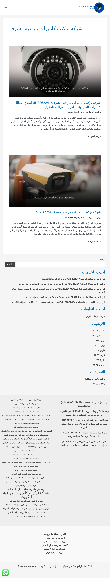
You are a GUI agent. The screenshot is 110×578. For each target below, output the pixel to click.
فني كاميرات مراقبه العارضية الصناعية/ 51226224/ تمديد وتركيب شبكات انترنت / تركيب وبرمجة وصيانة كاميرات (84, 424)
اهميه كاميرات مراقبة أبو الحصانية (11, 431)
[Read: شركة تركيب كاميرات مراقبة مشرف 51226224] (55, 181)
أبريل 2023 (100, 345)
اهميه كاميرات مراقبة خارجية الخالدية (37, 435)
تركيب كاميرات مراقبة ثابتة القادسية (35, 447)
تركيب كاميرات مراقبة (91, 112)
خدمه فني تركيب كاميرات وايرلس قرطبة (26, 470)
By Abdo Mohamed (28, 566)
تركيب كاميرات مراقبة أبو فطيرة (13, 439)
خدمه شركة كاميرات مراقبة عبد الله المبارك (26, 466)
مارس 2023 (99, 350)
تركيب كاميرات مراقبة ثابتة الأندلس (14, 443)
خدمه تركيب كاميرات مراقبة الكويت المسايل (26, 454)
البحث (102, 259)
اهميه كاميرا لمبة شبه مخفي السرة (14, 435)
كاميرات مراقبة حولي (55, 552)
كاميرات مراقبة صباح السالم (55, 545)
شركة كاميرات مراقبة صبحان (38, 505)
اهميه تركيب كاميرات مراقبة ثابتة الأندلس (26, 411)
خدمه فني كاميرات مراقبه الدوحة (26, 474)
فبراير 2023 (99, 355)
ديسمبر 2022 (99, 365)
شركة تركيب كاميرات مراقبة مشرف (26, 501)
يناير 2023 (100, 360)
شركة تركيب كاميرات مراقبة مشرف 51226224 (68, 212)
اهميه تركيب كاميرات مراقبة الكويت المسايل (26, 408)
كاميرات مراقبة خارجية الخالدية (35, 516)
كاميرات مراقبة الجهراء (55, 538)
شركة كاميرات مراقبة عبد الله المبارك (17, 505)
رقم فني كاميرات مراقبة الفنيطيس (26, 486)
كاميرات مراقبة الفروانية (55, 534)
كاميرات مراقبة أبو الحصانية (36, 513)
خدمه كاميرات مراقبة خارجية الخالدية (15, 478)
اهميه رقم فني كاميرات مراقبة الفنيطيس (37, 419)
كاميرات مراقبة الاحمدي (55, 548)
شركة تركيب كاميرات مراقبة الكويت (26, 494)
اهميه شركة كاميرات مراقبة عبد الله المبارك (26, 423)
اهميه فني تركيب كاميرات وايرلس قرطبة (26, 427)
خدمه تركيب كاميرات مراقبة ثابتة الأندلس (26, 458)
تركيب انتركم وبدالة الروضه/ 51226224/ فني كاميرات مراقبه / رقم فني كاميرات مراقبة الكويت (62, 283)
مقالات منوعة (99, 383)
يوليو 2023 (100, 340)
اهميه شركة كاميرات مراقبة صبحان (13, 419)
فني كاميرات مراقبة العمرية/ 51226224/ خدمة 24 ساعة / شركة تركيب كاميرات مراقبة (65, 297)
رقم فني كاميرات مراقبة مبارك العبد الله (26, 489)
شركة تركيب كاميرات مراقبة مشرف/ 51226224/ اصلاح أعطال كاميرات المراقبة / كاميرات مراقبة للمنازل (58, 105)
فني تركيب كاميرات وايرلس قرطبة (38, 509)
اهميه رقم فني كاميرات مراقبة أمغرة (13, 415)
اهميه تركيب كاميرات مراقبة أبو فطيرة (26, 404)
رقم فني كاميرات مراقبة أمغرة (15, 482)
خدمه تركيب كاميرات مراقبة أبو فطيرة (26, 451)
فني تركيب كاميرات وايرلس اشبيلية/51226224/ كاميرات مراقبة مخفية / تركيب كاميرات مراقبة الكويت (58, 302)
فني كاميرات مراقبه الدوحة (15, 508)
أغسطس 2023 (98, 335)
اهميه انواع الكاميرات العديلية (19, 400)
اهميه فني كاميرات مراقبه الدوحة (37, 431)
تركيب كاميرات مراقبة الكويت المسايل (37, 443)
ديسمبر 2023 (99, 330)
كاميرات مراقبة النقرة (17, 512)
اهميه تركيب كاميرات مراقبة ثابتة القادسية (37, 415)
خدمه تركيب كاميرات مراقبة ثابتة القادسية (37, 462)
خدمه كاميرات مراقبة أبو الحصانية (38, 478)
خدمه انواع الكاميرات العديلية (15, 447)
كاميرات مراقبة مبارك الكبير (55, 541)
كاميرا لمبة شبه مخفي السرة (16, 516)
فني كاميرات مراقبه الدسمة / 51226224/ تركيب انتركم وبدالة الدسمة (73, 278)
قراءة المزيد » (94, 136)
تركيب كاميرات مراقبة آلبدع (36, 438)
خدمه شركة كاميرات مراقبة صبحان (12, 462)
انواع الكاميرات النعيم (35, 400)
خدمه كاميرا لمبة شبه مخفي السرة (36, 482)
